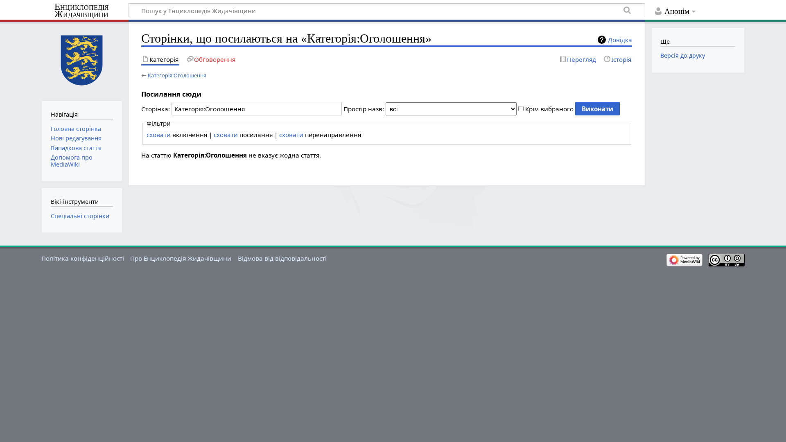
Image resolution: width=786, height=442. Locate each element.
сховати (159, 135)
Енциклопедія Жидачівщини (81, 10)
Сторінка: (155, 109)
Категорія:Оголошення (177, 75)
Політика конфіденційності (82, 258)
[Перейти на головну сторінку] (81, 60)
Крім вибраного (549, 109)
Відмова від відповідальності (282, 258)
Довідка (620, 40)
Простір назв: (363, 109)
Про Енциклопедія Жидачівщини (180, 258)
